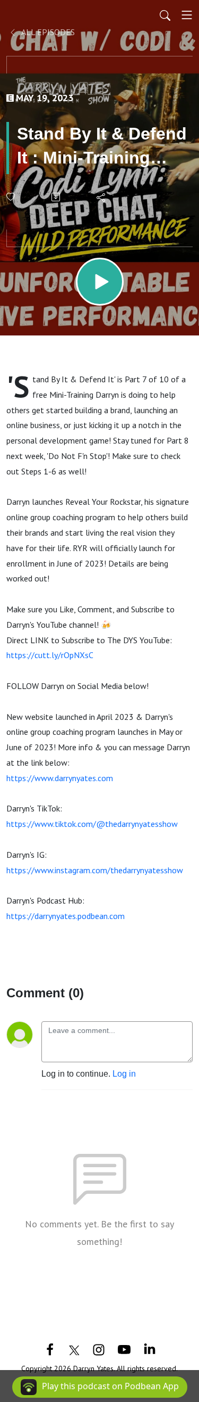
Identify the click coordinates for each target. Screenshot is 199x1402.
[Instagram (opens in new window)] (98, 1349)
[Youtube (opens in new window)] (124, 1349)
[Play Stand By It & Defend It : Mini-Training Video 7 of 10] (100, 282)
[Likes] (11, 196)
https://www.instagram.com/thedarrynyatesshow (94, 870)
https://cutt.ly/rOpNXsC (49, 655)
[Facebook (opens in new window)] (50, 1349)
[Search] (165, 15)
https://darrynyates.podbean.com (65, 916)
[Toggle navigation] (187, 15)
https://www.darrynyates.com (59, 778)
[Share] (102, 197)
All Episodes (47, 32)
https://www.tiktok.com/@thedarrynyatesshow (92, 823)
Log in (124, 1073)
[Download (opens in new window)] (56, 197)
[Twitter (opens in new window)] (74, 1349)
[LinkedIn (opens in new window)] (149, 1349)
